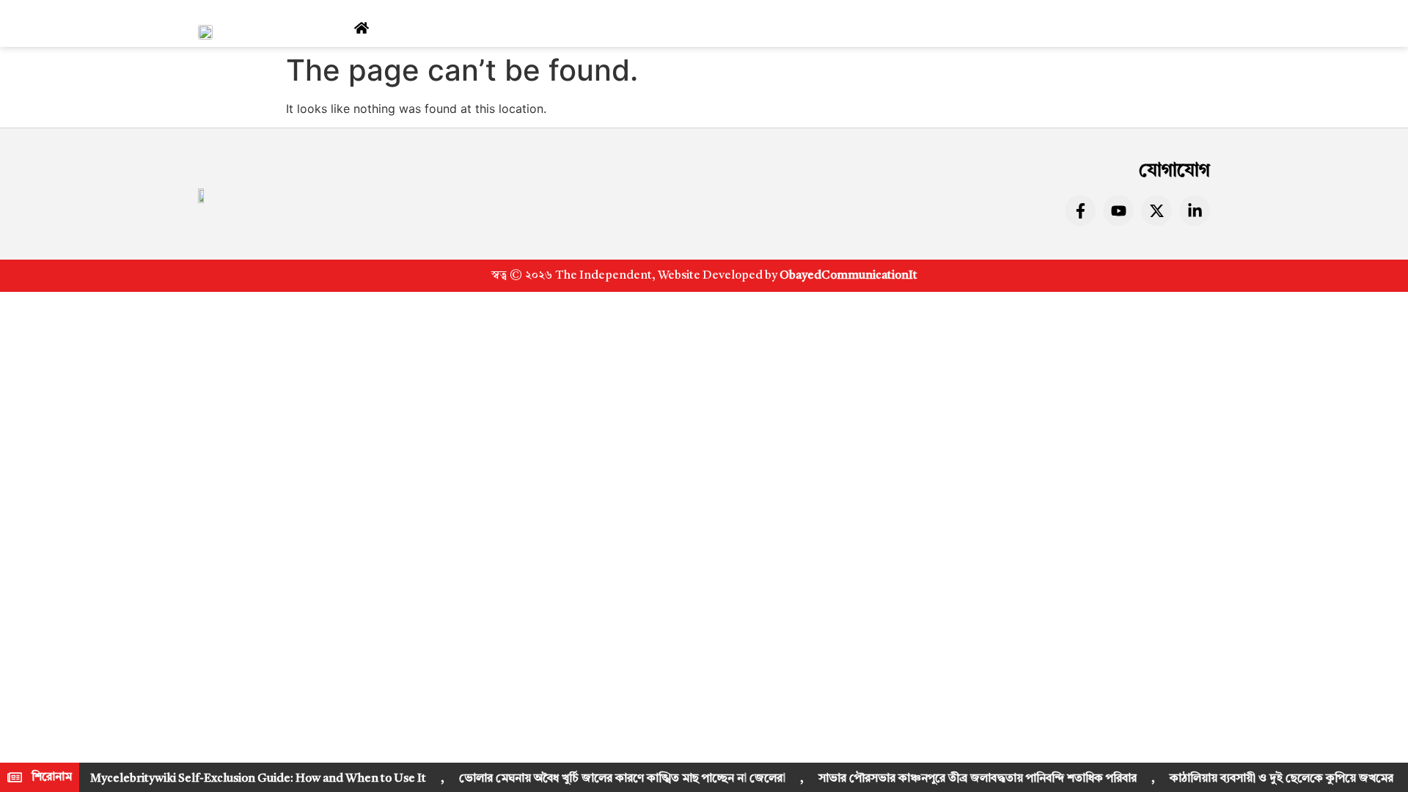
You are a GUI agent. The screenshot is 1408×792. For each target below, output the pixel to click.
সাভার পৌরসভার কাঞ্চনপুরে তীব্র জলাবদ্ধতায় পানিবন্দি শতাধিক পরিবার (977, 779)
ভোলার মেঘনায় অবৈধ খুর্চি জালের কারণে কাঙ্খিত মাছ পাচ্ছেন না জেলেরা (622, 779)
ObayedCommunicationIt (848, 276)
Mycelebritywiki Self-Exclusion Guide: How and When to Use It (258, 779)
